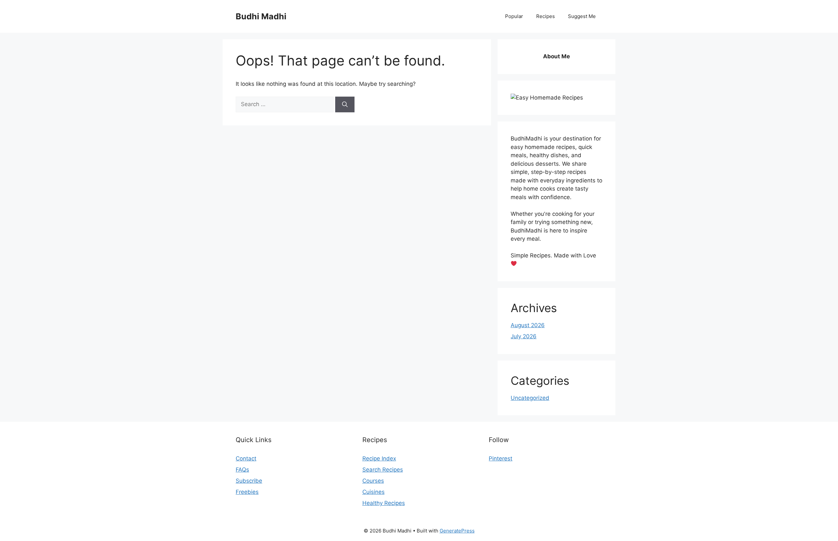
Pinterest (500, 458)
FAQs (242, 469)
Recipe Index (379, 458)
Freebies (247, 492)
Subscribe (249, 480)
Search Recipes (382, 469)
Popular (514, 16)
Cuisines (373, 492)
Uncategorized (530, 398)
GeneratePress (457, 531)
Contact (246, 458)
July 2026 (524, 336)
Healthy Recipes (383, 503)
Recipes (545, 16)
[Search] (345, 104)
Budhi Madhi (261, 16)
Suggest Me (582, 16)
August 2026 (528, 325)
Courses (373, 480)
